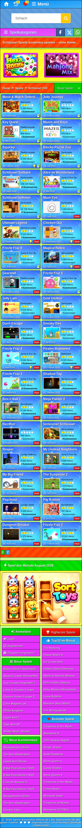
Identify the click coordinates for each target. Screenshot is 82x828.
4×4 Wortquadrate (55, 710)
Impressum (41, 825)
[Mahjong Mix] (62, 65)
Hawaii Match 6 (53, 654)
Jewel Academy (53, 754)
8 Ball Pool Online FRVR (19, 768)
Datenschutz (61, 822)
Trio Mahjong (52, 647)
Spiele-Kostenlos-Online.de (31, 819)
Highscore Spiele (62, 632)
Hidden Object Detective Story (62, 668)
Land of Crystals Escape (19, 689)
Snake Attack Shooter (17, 731)
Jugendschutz (41, 822)
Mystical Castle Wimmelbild (21, 675)
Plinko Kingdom (13, 710)
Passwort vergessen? (21, 652)
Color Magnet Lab (15, 703)
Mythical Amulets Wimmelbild (62, 675)
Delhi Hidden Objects (57, 682)
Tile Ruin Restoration (17, 754)
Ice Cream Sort (53, 661)
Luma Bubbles (53, 696)
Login (11, 639)
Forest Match (52, 788)
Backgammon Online (17, 747)
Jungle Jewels (52, 747)
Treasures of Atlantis (56, 802)
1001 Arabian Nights (56, 740)
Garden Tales (12, 809)
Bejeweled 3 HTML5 (56, 809)
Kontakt (76, 822)
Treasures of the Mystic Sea (61, 726)
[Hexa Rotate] (21, 65)
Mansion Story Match (57, 703)
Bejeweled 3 (51, 733)
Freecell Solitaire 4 (15, 782)
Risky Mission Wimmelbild (60, 689)
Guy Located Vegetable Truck (22, 682)
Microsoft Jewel (53, 795)
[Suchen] (66, 18)
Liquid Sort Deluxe (15, 761)
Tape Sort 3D (12, 724)
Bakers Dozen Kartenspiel (20, 668)
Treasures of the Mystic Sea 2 (62, 781)
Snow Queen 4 (53, 774)
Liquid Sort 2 (12, 717)
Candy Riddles (53, 768)
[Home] (7, 4)
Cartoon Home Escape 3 (19, 696)
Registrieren (15, 645)
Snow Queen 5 (53, 761)
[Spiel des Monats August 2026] (41, 622)
